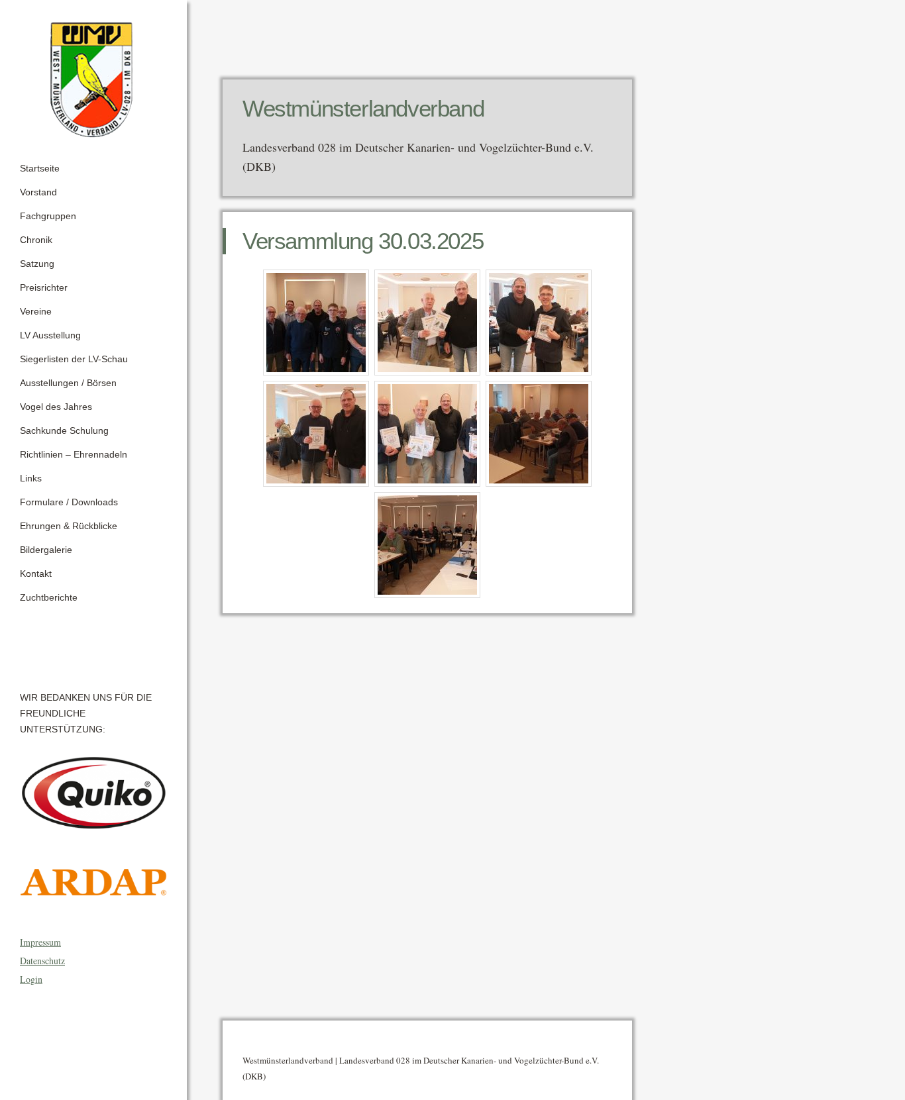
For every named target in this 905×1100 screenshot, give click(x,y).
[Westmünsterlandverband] (93, 75)
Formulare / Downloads (69, 502)
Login (31, 979)
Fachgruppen (48, 216)
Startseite (40, 168)
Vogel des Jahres (56, 406)
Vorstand (38, 192)
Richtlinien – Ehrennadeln (73, 454)
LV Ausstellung (50, 335)
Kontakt (36, 573)
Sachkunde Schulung (64, 430)
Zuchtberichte (49, 597)
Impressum (40, 942)
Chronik (36, 239)
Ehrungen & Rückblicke (68, 526)
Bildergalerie (46, 549)
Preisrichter (44, 287)
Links (31, 478)
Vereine (36, 311)
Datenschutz (42, 960)
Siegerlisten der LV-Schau (74, 359)
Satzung (37, 263)
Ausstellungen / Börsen (68, 382)
